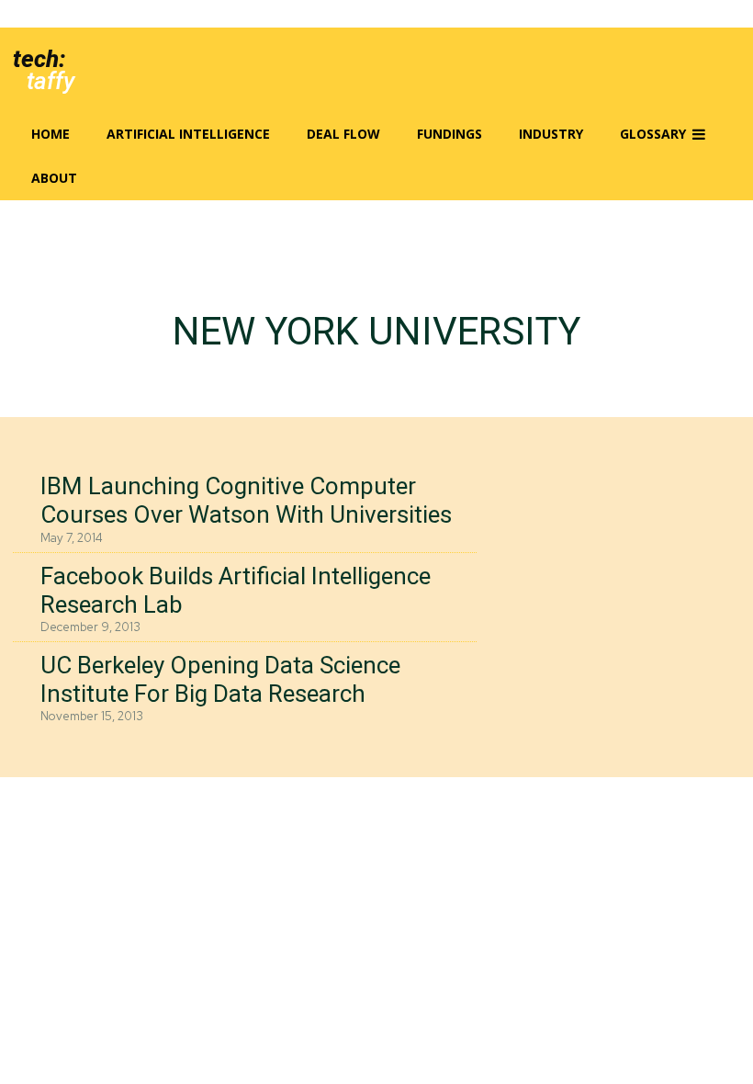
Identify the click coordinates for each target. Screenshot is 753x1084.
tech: (39, 59)
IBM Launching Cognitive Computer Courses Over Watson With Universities (246, 500)
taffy (50, 81)
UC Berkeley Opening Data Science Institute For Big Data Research (220, 679)
